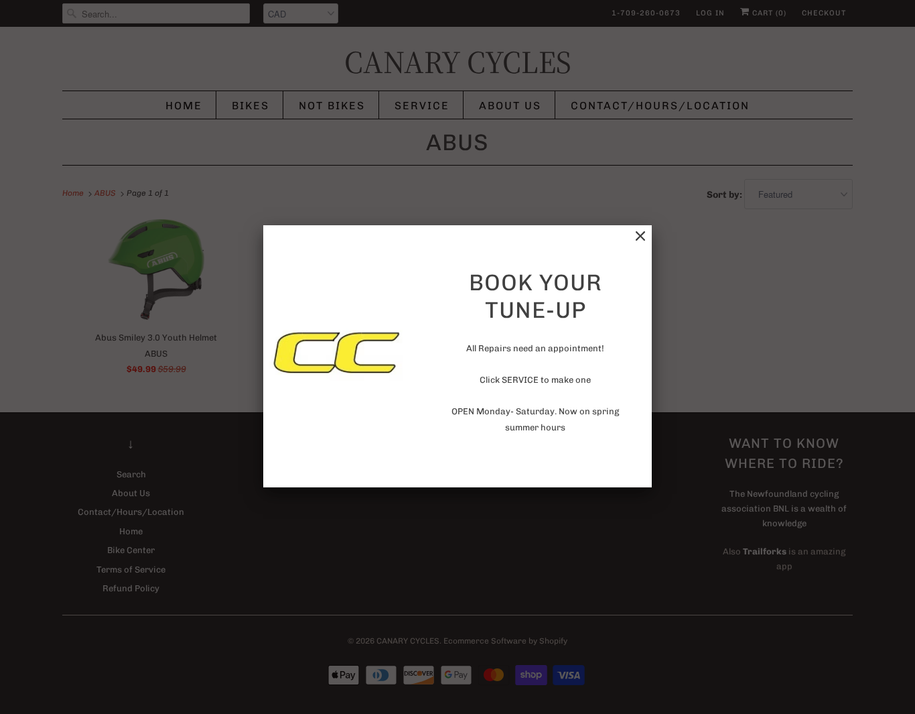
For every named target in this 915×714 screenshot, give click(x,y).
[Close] (640, 236)
